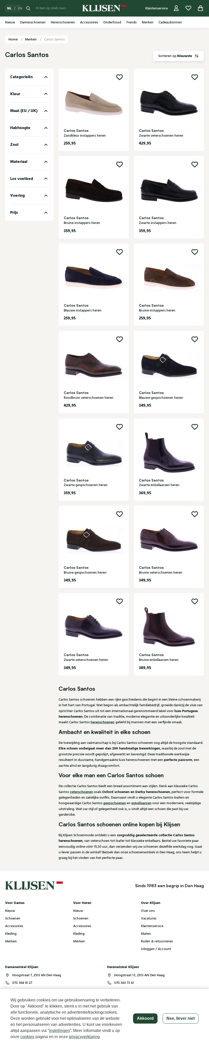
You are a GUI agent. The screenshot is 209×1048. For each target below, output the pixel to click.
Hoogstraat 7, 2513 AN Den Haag (36, 975)
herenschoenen (102, 722)
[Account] (176, 8)
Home (13, 39)
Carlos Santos (54, 39)
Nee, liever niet (180, 1018)
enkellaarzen (141, 803)
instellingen (59, 1030)
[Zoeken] (28, 8)
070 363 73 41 (124, 982)
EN (20, 8)
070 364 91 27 (22, 982)
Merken (31, 39)
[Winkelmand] (200, 8)
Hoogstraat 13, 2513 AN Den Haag (139, 975)
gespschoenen (114, 803)
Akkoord (145, 1018)
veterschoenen (81, 792)
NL (9, 8)
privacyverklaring (84, 1037)
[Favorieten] (188, 8)
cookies (27, 1037)
